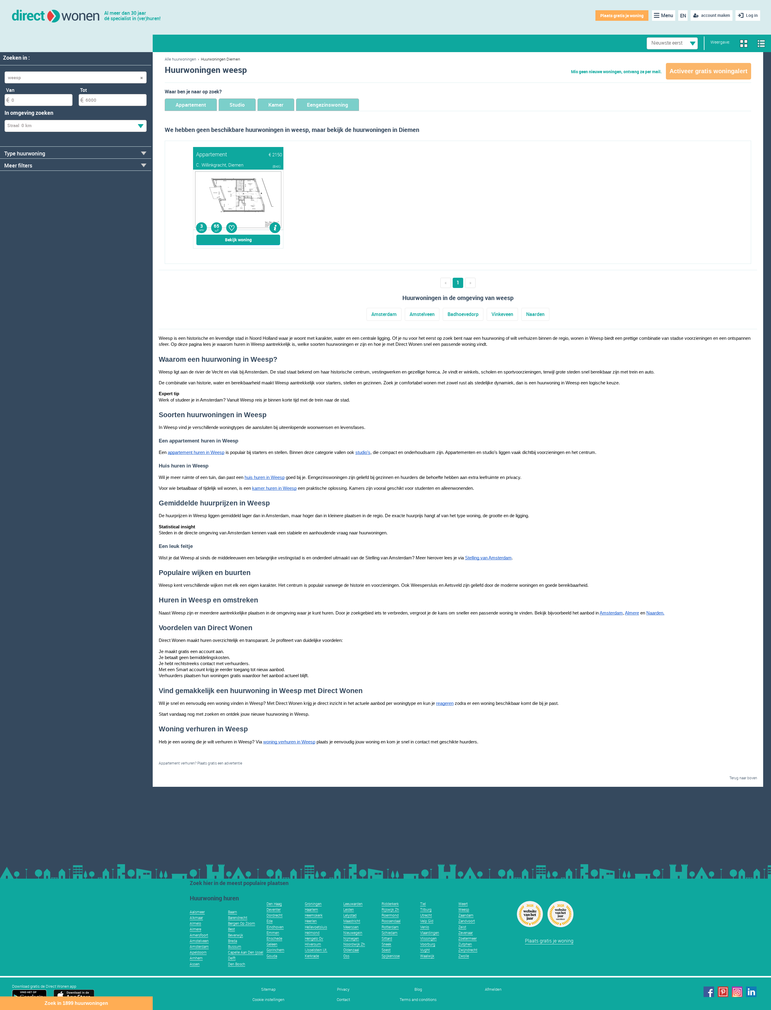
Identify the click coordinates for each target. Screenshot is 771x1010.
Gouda (272, 955)
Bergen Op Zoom (241, 923)
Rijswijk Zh (390, 909)
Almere (195, 929)
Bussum (234, 946)
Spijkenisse (391, 955)
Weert (463, 903)
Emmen (273, 932)
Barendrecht (237, 917)
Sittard (387, 938)
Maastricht (351, 920)
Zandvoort (466, 920)
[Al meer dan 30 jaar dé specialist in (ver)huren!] (55, 15)
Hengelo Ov (314, 938)
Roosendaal (391, 920)
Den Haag (274, 903)
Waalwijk (427, 955)
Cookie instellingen (268, 999)
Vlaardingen (429, 932)
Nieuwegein (352, 932)
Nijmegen (351, 938)
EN (683, 15)
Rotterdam (390, 926)
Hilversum (313, 944)
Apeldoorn (198, 952)
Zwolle (463, 955)
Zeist (462, 926)
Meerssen (351, 926)
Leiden (348, 909)
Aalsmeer (197, 911)
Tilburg (426, 909)
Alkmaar (196, 917)
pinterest (723, 992)
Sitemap (268, 989)
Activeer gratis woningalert (709, 71)
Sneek (386, 944)
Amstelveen (422, 314)
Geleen (272, 944)
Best (231, 929)
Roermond (390, 915)
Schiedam (390, 932)
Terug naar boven (743, 777)
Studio (237, 104)
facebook (709, 992)
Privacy (343, 989)
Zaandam (465, 915)
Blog (418, 989)
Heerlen (311, 920)
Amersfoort (199, 935)
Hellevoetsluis (316, 926)
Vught (425, 949)
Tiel (423, 903)
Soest (386, 949)
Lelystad (350, 915)
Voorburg (427, 944)
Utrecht (426, 915)
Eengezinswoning (327, 104)
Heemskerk (314, 915)
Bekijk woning (238, 239)
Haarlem (311, 909)
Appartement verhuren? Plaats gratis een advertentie (200, 763)
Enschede (274, 938)
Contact (343, 999)
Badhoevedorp (463, 314)
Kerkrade (312, 955)
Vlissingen (428, 938)
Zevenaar (465, 932)
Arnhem (196, 957)
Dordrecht (274, 915)
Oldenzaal (351, 949)
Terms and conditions (418, 999)
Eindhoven (275, 926)
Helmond (312, 932)
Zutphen (465, 944)
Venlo (424, 926)
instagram (737, 992)
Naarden (535, 314)
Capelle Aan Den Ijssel (245, 952)
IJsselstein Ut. (316, 949)
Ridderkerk (390, 903)
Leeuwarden (353, 903)
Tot (83, 90)
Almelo (195, 923)
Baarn (232, 911)
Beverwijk (235, 935)
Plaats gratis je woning (622, 15)
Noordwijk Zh (354, 944)
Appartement (191, 104)
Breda (232, 940)
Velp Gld (426, 920)
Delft (232, 957)
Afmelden (493, 989)
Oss (346, 955)
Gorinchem (275, 949)
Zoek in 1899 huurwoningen (76, 1003)
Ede (270, 920)
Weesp (463, 909)
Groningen (313, 903)
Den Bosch (236, 964)
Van (10, 90)
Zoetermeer (467, 938)
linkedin (751, 992)
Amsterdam (384, 314)
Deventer (274, 909)
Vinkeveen (502, 314)
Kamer (275, 104)
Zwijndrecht (467, 949)
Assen (195, 964)
